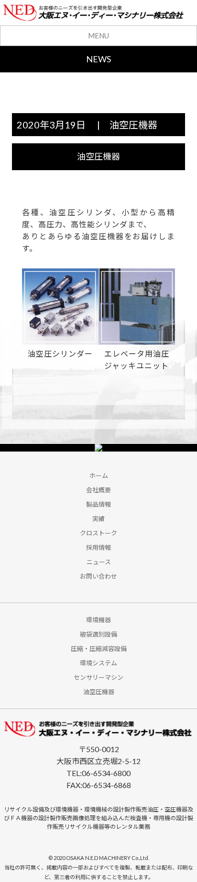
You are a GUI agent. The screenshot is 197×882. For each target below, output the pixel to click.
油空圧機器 (133, 124)
